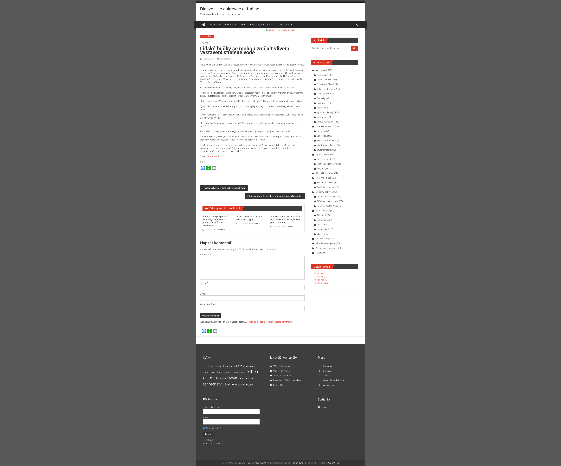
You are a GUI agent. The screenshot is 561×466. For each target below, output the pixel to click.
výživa (250, 385)
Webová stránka (207, 304)
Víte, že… (321, 168)
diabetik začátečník (226, 366)
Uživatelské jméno (211, 407)
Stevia (232, 378)
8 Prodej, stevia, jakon (325, 243)
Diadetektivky (323, 220)
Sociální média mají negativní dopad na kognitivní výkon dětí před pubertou (285, 219)
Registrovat (208, 440)
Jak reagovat (323, 136)
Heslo (205, 417)
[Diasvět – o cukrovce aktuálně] (203, 24)
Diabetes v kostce (325, 159)
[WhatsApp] (208, 168)
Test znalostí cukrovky (327, 164)
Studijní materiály (325, 150)
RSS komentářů (321, 283)
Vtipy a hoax (322, 234)
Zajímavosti (322, 117)
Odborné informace (326, 89)
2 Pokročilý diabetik (324, 154)
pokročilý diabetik (231, 372)
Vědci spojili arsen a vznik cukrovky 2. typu (249, 218)
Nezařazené (321, 253)
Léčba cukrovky (324, 79)
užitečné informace (235, 384)
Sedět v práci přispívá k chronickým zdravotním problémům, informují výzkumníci (214, 221)
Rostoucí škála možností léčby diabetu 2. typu (224, 188)
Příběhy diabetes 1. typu (327, 201)
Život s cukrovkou (325, 122)
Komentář (205, 254)
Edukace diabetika (325, 182)
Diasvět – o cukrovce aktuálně (229, 8)
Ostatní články (206, 36)
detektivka (209, 366)
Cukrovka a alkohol (294, 380)
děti (240, 366)
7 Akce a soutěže (323, 239)
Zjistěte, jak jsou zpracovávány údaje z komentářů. (269, 322)
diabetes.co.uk (212, 156)
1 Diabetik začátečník (325, 126)
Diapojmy (321, 131)
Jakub (218, 230)
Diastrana (321, 224)
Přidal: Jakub (207, 59)
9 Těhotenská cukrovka (326, 248)
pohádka (219, 372)
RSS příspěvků (320, 280)
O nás (243, 24)
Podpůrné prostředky (326, 140)
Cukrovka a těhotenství (327, 196)
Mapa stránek (285, 24)
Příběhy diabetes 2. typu (327, 206)
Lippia (205, 372)
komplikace (249, 366)
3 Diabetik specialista (325, 173)
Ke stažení (230, 24)
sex (221, 379)
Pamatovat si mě (213, 428)
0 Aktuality (320, 70)
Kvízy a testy (319, 277)
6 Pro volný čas (323, 210)
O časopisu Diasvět (326, 84)
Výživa (320, 108)
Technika (321, 103)
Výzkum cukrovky (325, 112)
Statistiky (321, 98)
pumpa (242, 372)
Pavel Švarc (278, 380)
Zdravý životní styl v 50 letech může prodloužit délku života (274, 196)
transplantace (245, 378)
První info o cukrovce (327, 145)
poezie (211, 372)
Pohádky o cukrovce (326, 187)
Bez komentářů (225, 59)
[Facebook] (203, 168)
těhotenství (213, 384)
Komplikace (322, 75)
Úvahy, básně (323, 229)
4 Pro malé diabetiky (325, 178)
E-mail (203, 294)
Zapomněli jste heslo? (213, 443)
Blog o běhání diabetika (262, 24)
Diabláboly (322, 215)
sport (224, 379)
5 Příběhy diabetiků (324, 192)
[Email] (214, 168)
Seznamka (215, 24)
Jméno (204, 283)
